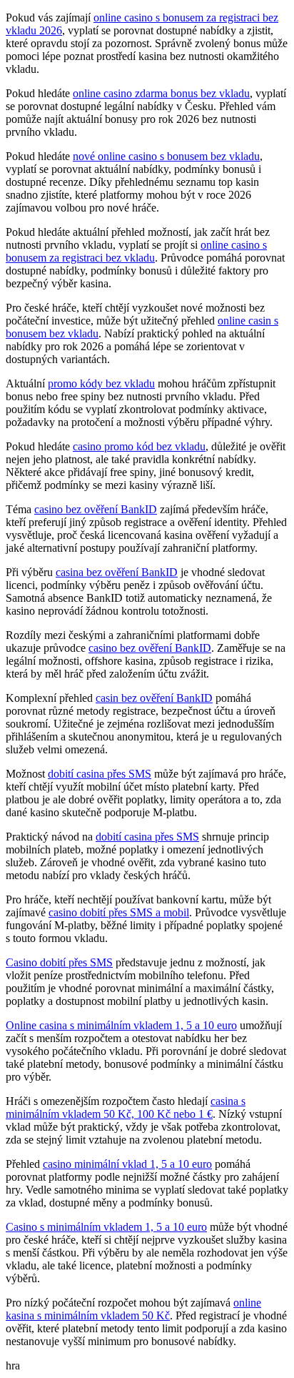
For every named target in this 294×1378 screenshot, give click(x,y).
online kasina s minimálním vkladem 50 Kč (133, 1309)
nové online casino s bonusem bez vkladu (166, 156)
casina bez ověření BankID (117, 572)
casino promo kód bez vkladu (139, 446)
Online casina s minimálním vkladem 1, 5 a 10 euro (121, 1025)
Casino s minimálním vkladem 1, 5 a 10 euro (106, 1227)
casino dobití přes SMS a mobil (119, 912)
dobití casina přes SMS (99, 774)
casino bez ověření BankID (95, 509)
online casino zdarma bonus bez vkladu (161, 93)
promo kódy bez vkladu (101, 383)
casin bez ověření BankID (154, 698)
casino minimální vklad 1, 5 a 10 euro (127, 1164)
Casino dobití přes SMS (59, 962)
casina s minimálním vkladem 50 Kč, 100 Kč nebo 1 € (125, 1107)
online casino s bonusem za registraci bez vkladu (136, 251)
